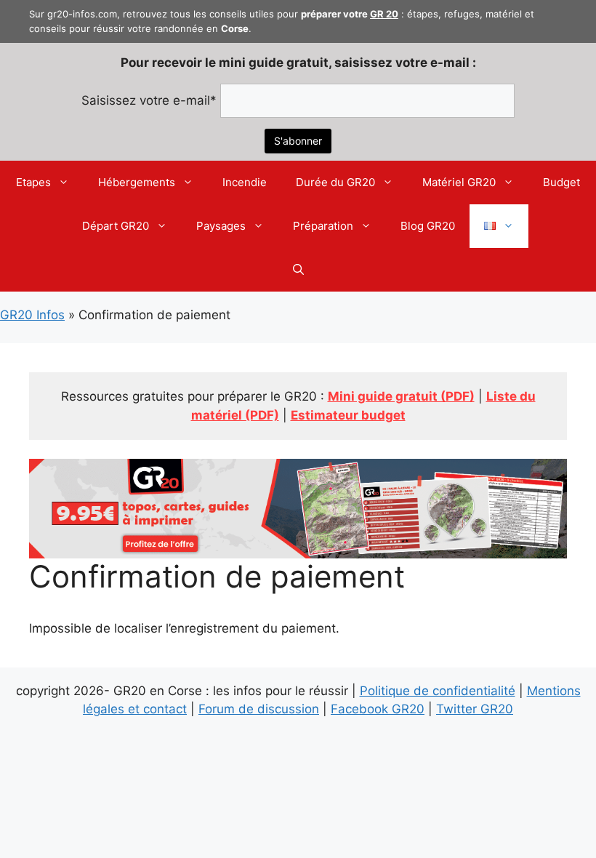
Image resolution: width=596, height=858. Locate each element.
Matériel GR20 (459, 182)
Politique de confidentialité (437, 690)
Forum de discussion (258, 709)
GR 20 (384, 14)
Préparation (323, 226)
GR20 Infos (32, 315)
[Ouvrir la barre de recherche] (298, 270)
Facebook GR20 (377, 709)
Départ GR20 (115, 226)
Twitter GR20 (474, 709)
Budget (561, 182)
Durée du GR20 (335, 182)
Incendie (244, 182)
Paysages (221, 226)
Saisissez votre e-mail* (149, 100)
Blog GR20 (427, 226)
